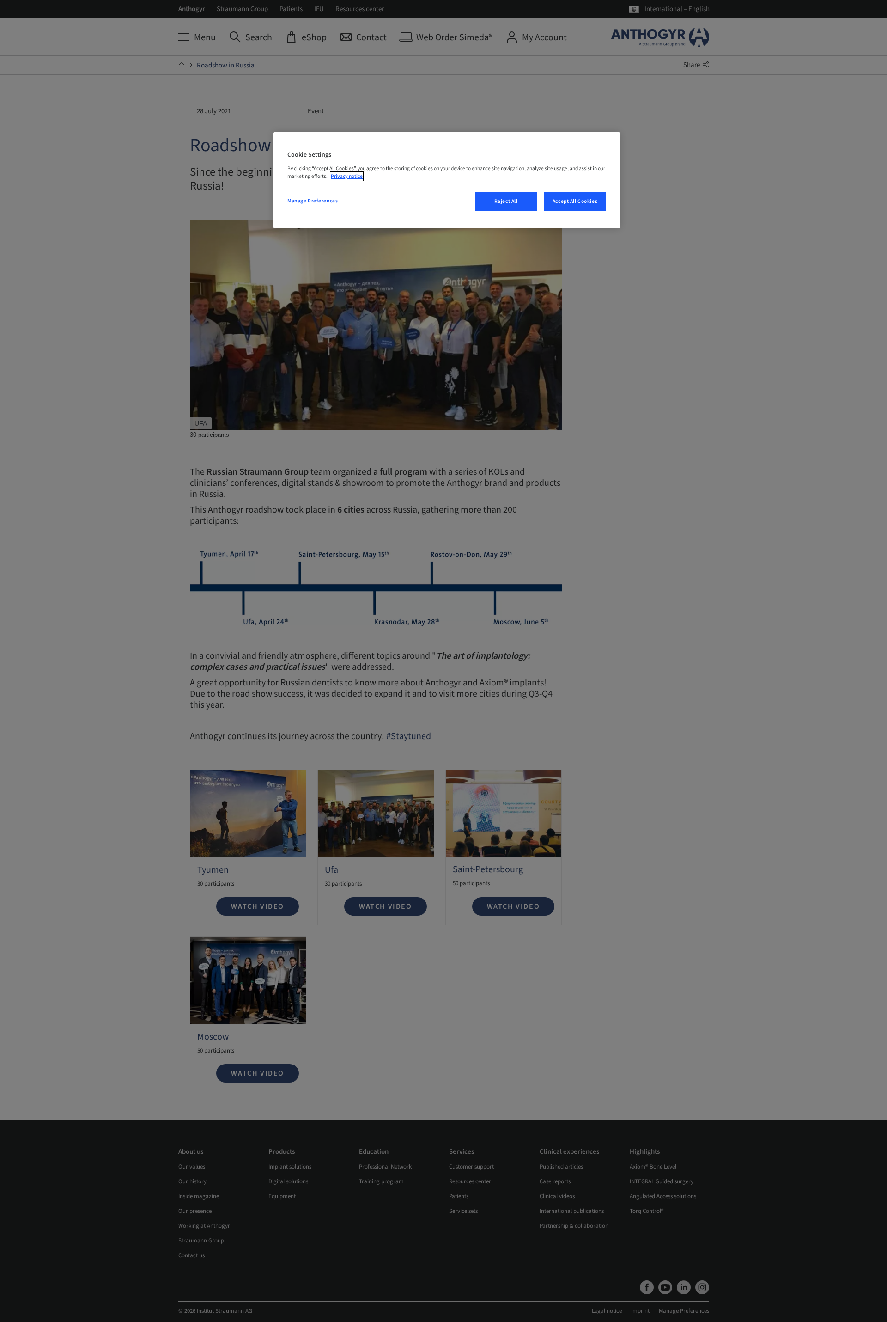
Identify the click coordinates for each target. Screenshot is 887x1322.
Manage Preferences (312, 201)
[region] (446, 180)
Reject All (506, 201)
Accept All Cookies (575, 201)
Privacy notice (347, 176)
